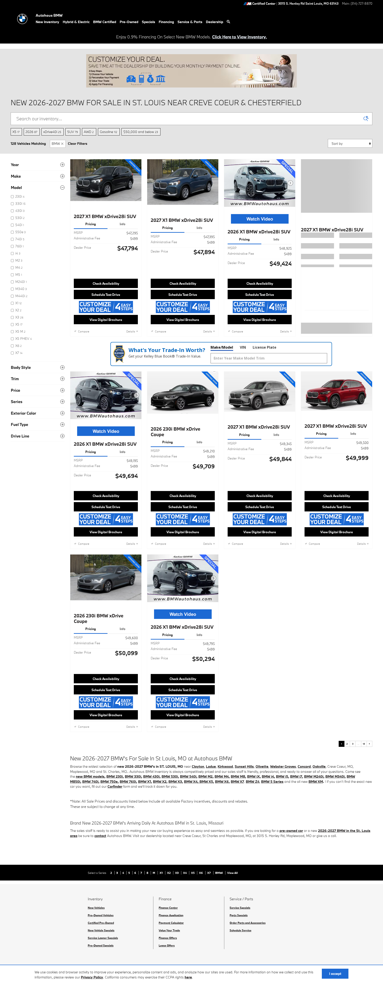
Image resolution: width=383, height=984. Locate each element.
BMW (56, 143)
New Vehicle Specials (101, 930)
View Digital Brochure (106, 320)
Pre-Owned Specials (100, 945)
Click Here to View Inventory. (239, 37)
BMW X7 (237, 781)
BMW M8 (238, 776)
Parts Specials (239, 915)
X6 (201, 873)
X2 (169, 873)
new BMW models (90, 776)
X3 (177, 873)
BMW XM (316, 781)
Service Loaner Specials (103, 938)
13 (364, 744)
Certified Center (264, 4)
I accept (335, 973)
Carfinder (114, 786)
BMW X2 (159, 781)
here (188, 977)
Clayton (198, 766)
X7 (209, 873)
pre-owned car (291, 830)
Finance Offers (168, 938)
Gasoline (108, 131)
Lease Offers (167, 945)
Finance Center (168, 907)
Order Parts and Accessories (248, 922)
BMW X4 (190, 781)
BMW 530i (170, 776)
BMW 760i (128, 781)
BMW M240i (313, 776)
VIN (243, 347)
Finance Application (171, 915)
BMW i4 (268, 776)
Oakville (319, 766)
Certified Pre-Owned (101, 922)
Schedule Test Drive (106, 294)
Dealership (214, 22)
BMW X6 (222, 781)
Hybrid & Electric (76, 22)
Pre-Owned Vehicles (100, 915)
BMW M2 (205, 776)
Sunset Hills (244, 766)
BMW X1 (144, 781)
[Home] (22, 19)
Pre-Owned (129, 22)
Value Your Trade (169, 930)
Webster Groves (283, 766)
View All (232, 873)
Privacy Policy (92, 977)
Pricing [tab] (90, 224)
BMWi (219, 873)
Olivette (262, 766)
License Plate (264, 347)
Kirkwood (225, 766)
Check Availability (106, 283)
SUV (72, 131)
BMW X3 (175, 781)
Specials (148, 22)
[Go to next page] (369, 744)
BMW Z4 (252, 781)
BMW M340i (335, 776)
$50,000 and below (140, 131)
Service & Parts (190, 22)
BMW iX (253, 776)
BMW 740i (90, 781)
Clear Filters (77, 143)
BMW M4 (222, 776)
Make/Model (222, 347)
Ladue (211, 766)
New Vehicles (96, 907)
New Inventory (47, 22)
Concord (304, 766)
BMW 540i (188, 776)
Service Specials (240, 907)
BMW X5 (206, 781)
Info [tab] (122, 224)
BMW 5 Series (272, 781)
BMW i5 (282, 776)
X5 (16, 131)
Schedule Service (240, 930)
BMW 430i (151, 776)
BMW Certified (104, 22)
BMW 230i (114, 776)
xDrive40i (52, 131)
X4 (185, 873)
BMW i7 (296, 776)
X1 (161, 873)
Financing (166, 22)
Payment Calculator (171, 922)
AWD (89, 131)
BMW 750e (109, 781)
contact (100, 835)
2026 (31, 131)
